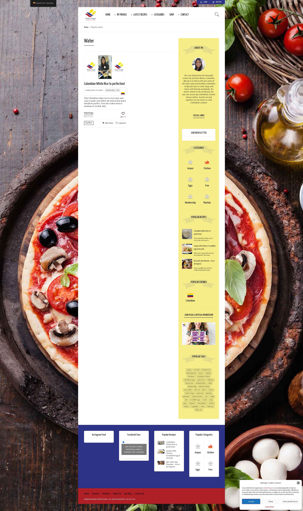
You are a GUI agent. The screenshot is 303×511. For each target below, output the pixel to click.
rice (206, 396)
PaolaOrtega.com (269, 488)
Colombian (190, 300)
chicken (208, 373)
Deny (271, 501)
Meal (210, 383)
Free (207, 185)
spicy (185, 403)
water (203, 406)
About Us (117, 493)
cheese (201, 373)
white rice (198, 410)
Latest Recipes (140, 14)
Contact (185, 14)
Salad (212, 396)
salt (186, 400)
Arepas (190, 168)
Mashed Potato (201, 383)
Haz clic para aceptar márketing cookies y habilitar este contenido (134, 449)
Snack (205, 400)
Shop (171, 14)
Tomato (211, 403)
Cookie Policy (269, 507)
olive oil (196, 390)
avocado (197, 370)
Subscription (201, 403)
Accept (251, 501)
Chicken (207, 168)
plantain (209, 393)
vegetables (194, 406)
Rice (117, 90)
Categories (159, 14)
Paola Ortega (88, 113)
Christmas (191, 376)
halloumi (211, 380)
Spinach (192, 403)
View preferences (290, 501)
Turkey (186, 406)
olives (204, 390)
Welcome (210, 406)
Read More (88, 123)
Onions (210, 390)
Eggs (190, 185)
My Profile (122, 14)
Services (95, 493)
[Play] (105, 67)
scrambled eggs (195, 400)
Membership (110, 90)
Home (107, 14)
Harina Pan (189, 383)
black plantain (191, 373)
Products (106, 493)
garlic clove (201, 380)
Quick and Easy (197, 396)
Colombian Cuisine (203, 376)
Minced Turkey (204, 386)
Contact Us (139, 493)
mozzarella (188, 390)
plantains (186, 396)
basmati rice (206, 370)
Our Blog (128, 493)
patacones (200, 393)
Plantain (207, 202)
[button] (298, 483)
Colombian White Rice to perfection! (104, 84)
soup (210, 400)
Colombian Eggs (189, 380)
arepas (189, 370)
